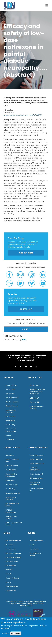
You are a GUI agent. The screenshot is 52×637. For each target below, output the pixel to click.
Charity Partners (12, 406)
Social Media (11, 549)
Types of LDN (34, 402)
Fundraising (10, 421)
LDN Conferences (36, 541)
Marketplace (34, 549)
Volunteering (10, 425)
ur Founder (11, 389)
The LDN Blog (10, 489)
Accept (5, 633)
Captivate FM (11, 590)
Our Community (12, 485)
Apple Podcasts (12, 586)
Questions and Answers (11, 517)
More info (5, 628)
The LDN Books (11, 470)
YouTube (9, 574)
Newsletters (10, 545)
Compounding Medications (11, 475)
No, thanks (15, 633)
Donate (8, 435)
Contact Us (10, 439)
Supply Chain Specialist (11, 411)
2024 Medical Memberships (11, 430)
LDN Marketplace (36, 478)
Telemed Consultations (35, 469)
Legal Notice (34, 601)
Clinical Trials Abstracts (11, 498)
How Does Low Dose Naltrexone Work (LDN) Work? (37, 391)
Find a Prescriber (36, 459)
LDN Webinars (11, 566)
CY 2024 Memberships (11, 511)
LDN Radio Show (12, 561)
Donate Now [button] (26, 309)
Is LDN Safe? (34, 398)
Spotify (8, 582)
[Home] (9, 5)
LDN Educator (11, 416)
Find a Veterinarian (37, 463)
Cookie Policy (11, 601)
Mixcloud (9, 570)
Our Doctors (10, 394)
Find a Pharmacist (37, 455)
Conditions (10, 455)
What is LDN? (34, 385)
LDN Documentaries (13, 541)
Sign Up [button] (26, 329)
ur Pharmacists (12, 398)
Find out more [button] (26, 253)
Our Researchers (12, 402)
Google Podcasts (12, 578)
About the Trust (11, 385)
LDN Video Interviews (13, 553)
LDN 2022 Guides (12, 466)
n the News (10, 480)
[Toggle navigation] (47, 5)
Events (32, 545)
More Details (27, 360)
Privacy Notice (23, 601)
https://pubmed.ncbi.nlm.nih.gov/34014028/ (23, 115)
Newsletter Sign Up (13, 493)
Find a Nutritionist (36, 474)
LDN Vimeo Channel (13, 557)
